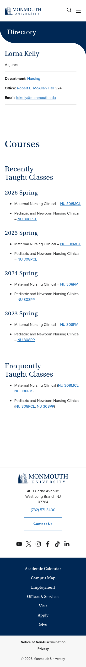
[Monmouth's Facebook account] (48, 544)
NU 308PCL (27, 219)
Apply (43, 615)
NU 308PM (69, 284)
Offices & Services (43, 596)
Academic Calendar (43, 568)
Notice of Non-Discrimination (43, 642)
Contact (38, 523)
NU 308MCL (70, 203)
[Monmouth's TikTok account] (57, 544)
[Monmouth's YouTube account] (19, 544)
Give (43, 624)
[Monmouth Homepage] (23, 11)
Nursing (33, 78)
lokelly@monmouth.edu (36, 97)
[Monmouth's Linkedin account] (67, 544)
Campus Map (43, 577)
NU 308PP (26, 299)
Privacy (43, 648)
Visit (43, 605)
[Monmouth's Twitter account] (29, 544)
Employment (43, 587)
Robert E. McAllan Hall (35, 88)
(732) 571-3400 (43, 510)
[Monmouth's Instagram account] (38, 544)
